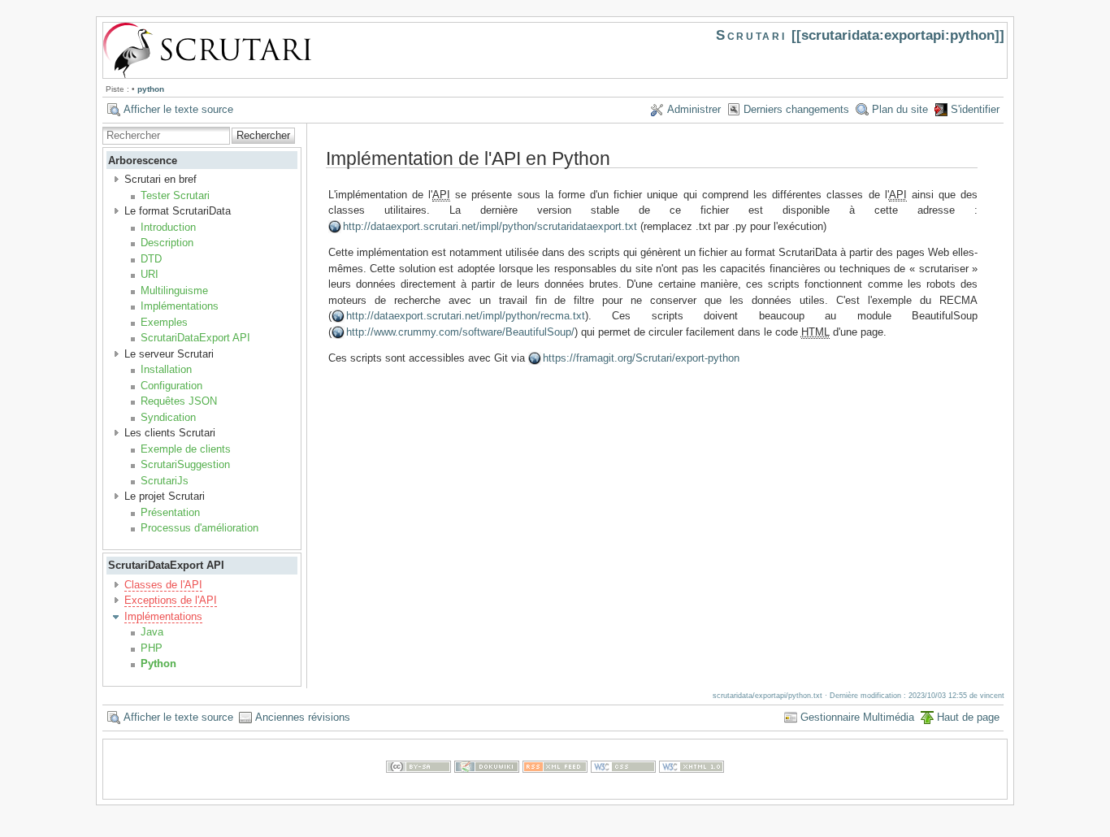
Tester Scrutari (175, 195)
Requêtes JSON (179, 401)
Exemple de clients (186, 449)
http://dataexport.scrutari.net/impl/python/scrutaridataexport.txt (490, 226)
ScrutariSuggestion (185, 464)
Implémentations (180, 306)
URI (149, 274)
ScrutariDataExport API (195, 338)
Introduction (168, 227)
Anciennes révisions (302, 717)
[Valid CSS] (623, 790)
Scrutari (751, 35)
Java (152, 632)
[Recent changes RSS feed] (555, 790)
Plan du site (900, 109)
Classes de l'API (163, 585)
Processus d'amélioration (199, 528)
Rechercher (263, 135)
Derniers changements (796, 109)
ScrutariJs (165, 481)
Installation (166, 369)
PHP (152, 648)
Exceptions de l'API (170, 600)
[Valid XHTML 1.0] (691, 790)
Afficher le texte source (178, 109)
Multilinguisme (174, 290)
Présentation (170, 512)
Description (167, 242)
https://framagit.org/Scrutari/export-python (641, 358)
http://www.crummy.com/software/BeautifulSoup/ (460, 332)
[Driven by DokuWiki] (486, 790)
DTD (151, 259)
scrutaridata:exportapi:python (898, 35)
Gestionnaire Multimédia (857, 717)
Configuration (171, 385)
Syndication (168, 417)
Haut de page (968, 717)
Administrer (694, 109)
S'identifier (975, 109)
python (150, 89)
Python (158, 663)
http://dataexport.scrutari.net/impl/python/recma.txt (465, 316)
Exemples (164, 322)
